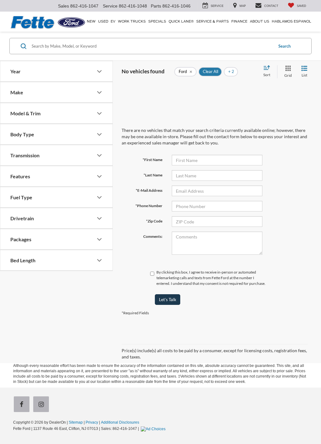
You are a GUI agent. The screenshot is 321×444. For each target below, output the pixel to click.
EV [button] (113, 21)
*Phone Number (148, 205)
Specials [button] (157, 21)
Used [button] (103, 21)
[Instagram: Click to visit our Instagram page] (42, 404)
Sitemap (76, 422)
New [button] (91, 21)
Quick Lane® (181, 21)
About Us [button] (259, 21)
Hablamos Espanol (291, 21)
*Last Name (153, 175)
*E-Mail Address (149, 190)
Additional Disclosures (120, 422)
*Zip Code (154, 221)
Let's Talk (167, 299)
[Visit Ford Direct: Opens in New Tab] (154, 428)
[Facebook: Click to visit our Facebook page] (23, 404)
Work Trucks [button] (132, 21)
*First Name (152, 159)
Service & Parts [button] (212, 21)
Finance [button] (239, 21)
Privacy (92, 422)
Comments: (152, 236)
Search (284, 46)
